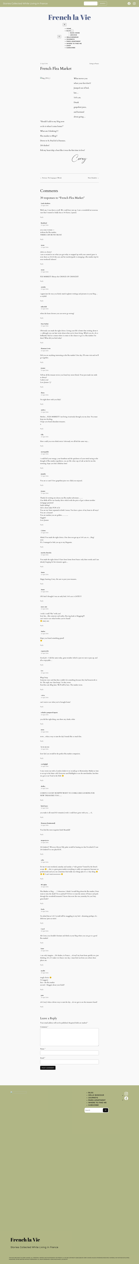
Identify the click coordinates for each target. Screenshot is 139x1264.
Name (42, 1049)
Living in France (94, 64)
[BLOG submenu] (72, 31)
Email (42, 1058)
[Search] (105, 1110)
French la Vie (69, 17)
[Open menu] (59, 36)
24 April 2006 (44, 634)
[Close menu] (64, 24)
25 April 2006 (44, 973)
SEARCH (102, 3)
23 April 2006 (44, 205)
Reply (41, 217)
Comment (44, 1027)
